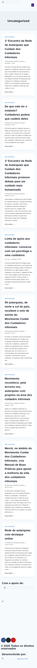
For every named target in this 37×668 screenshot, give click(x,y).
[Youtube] (13, 640)
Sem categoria (10, 37)
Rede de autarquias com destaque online (17, 534)
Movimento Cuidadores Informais (16, 61)
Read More (9, 92)
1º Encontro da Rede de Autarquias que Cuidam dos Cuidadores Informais (18, 49)
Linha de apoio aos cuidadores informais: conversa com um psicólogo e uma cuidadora (18, 247)
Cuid (8, 259)
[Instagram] (8, 640)
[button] (32, 5)
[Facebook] (3, 640)
